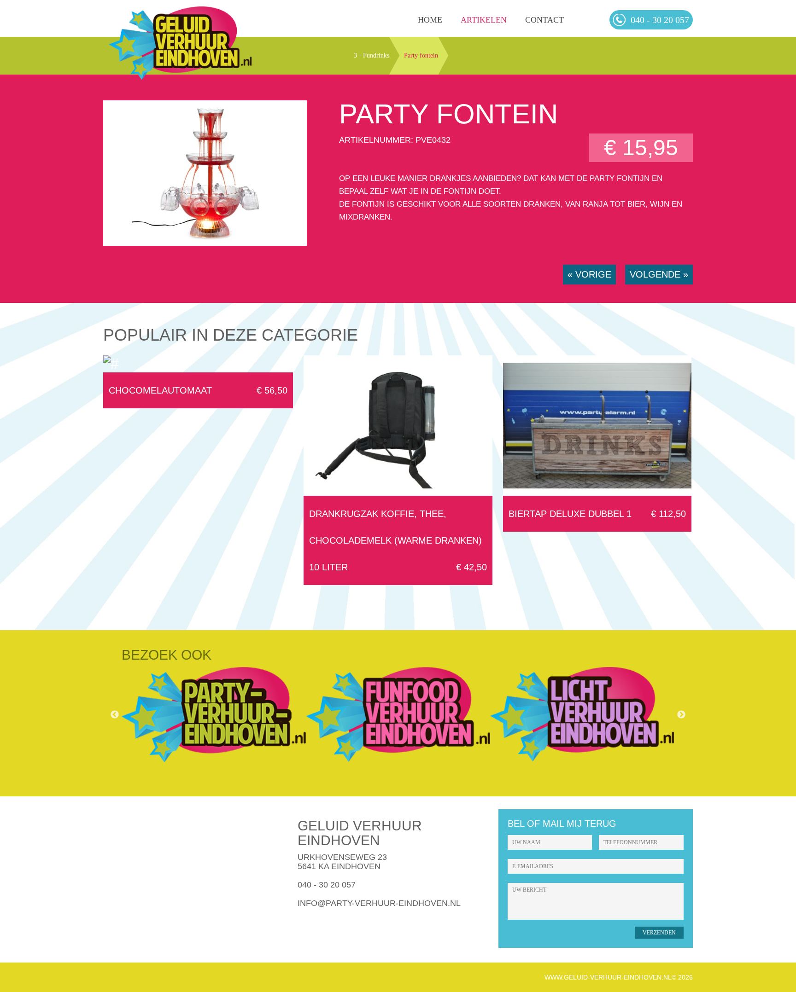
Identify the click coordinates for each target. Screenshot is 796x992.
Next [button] (681, 714)
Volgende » (659, 274)
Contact (544, 19)
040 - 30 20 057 (327, 884)
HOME (430, 19)
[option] (214, 714)
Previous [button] (114, 714)
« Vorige (589, 274)
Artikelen (484, 19)
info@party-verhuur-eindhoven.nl (379, 903)
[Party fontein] (205, 243)
